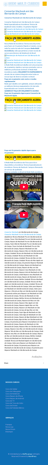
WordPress (32, 456)
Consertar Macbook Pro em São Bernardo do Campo (22, 234)
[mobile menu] (45, 4)
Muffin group (27, 454)
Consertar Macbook (11, 232)
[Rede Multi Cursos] (21, 4)
